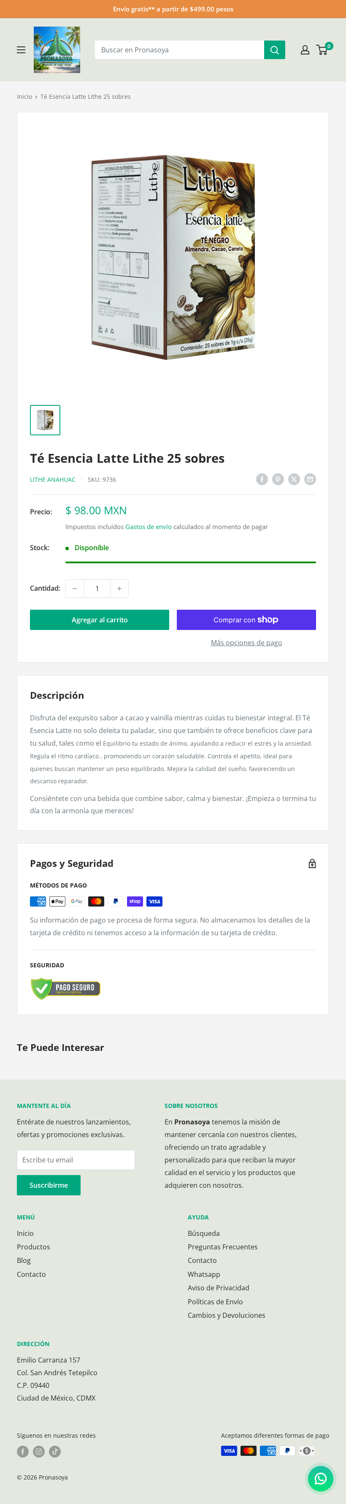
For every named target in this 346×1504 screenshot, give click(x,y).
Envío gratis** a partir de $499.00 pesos (173, 9)
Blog (24, 1260)
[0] (322, 50)
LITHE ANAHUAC (53, 479)
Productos (33, 1247)
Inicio (24, 96)
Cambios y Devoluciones (226, 1315)
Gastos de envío (148, 526)
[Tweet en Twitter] (294, 478)
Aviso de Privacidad (218, 1287)
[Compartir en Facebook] (262, 478)
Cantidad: (45, 588)
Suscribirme (49, 1185)
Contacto (31, 1274)
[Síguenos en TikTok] (55, 1452)
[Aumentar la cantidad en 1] (119, 588)
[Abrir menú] (21, 49)
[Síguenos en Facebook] (23, 1452)
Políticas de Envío (215, 1301)
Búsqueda (204, 1233)
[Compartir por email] (310, 478)
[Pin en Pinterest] (278, 478)
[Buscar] (274, 50)
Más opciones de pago (246, 642)
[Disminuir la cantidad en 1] (75, 588)
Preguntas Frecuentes (223, 1247)
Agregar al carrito (100, 619)
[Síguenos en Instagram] (39, 1452)
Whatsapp (204, 1274)
